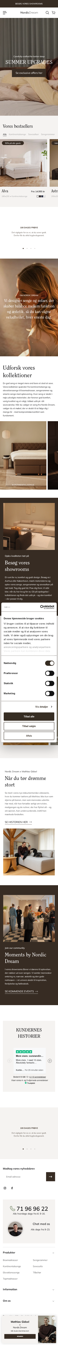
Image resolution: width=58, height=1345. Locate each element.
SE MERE (20, 1336)
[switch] (49, 673)
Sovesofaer (33, 134)
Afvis (29, 735)
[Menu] (5, 12)
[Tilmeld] (50, 1176)
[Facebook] (11, 1188)
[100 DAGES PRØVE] (29, 232)
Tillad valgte (29, 726)
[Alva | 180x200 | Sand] (23, 163)
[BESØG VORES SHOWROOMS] (29, 3)
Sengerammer (48, 134)
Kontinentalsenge (17, 134)
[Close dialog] (53, 1318)
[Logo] (29, 12)
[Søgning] (47, 12)
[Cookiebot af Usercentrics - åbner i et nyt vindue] (41, 607)
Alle (5, 134)
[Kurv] (53, 12)
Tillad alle (29, 716)
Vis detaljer (41, 706)
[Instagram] (4, 1188)
